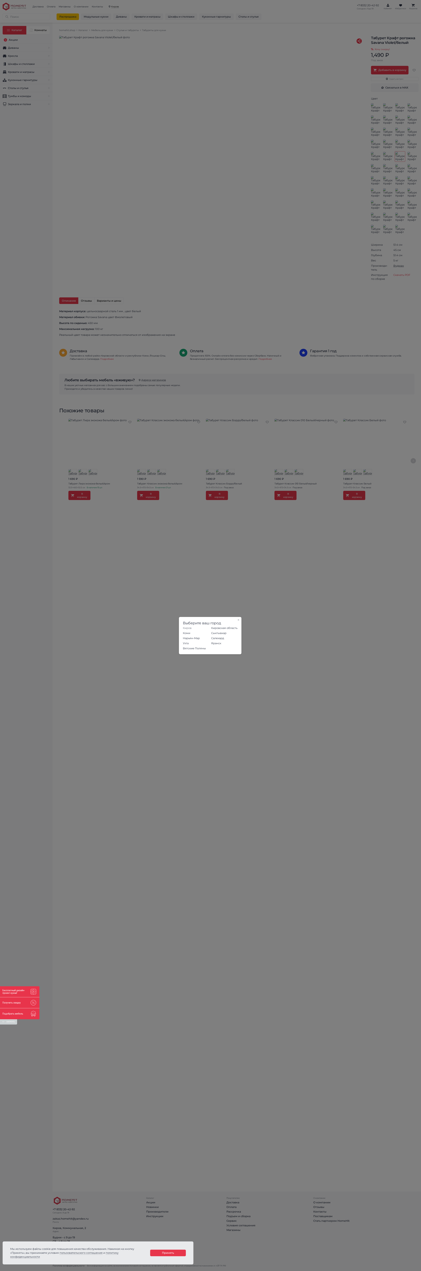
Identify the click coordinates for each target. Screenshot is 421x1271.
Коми (186, 633)
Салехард (217, 638)
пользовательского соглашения (81, 1252)
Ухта (186, 643)
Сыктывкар (218, 633)
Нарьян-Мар (191, 638)
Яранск (216, 643)
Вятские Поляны (194, 648)
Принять (168, 1252)
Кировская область (224, 628)
